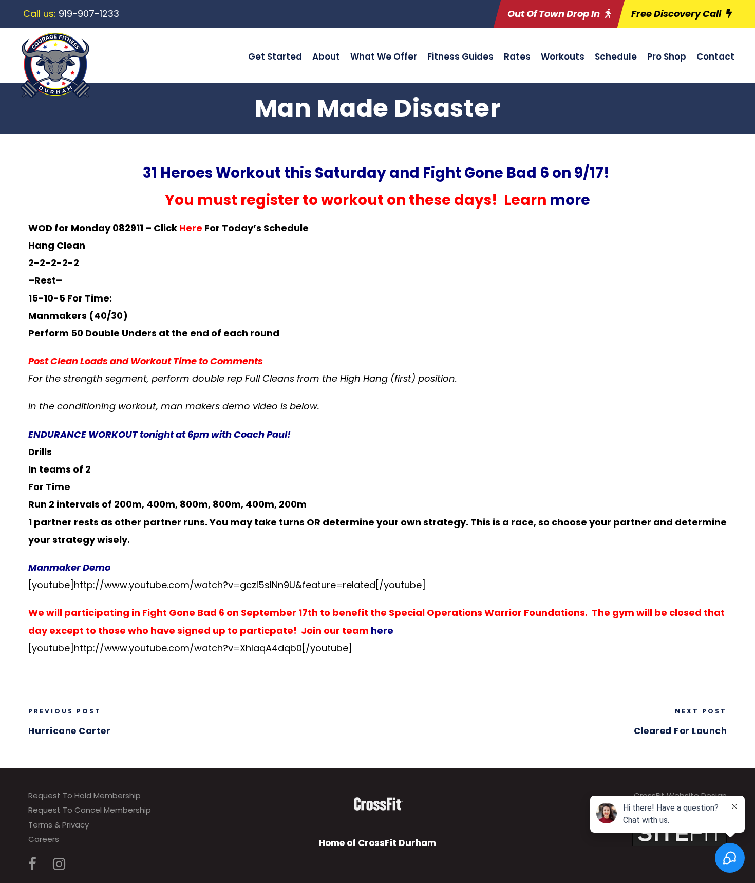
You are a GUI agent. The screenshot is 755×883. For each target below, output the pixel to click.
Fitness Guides (460, 56)
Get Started (275, 56)
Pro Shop (666, 56)
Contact (715, 56)
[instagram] (59, 864)
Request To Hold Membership (84, 795)
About (326, 56)
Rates (517, 56)
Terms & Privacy (58, 824)
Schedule (616, 56)
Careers (43, 839)
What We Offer (383, 56)
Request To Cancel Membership (89, 809)
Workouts (562, 56)
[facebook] (32, 864)
